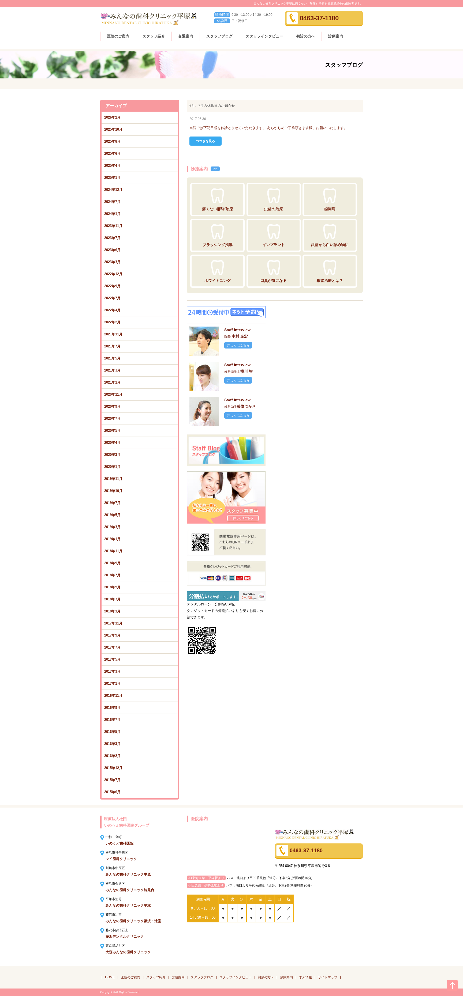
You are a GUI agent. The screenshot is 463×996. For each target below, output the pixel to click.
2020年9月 (112, 406)
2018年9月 (112, 563)
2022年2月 (112, 322)
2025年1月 (112, 178)
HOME (110, 977)
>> (215, 169)
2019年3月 (112, 527)
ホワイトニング (217, 280)
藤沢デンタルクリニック (125, 936)
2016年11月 (113, 696)
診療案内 (335, 36)
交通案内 (185, 36)
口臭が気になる (273, 280)
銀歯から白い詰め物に (330, 245)
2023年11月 (113, 226)
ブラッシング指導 (218, 245)
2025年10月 (113, 129)
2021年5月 (112, 358)
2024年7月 (112, 202)
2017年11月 (113, 623)
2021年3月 (112, 370)
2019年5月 (112, 515)
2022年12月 (113, 274)
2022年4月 (112, 310)
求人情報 (305, 977)
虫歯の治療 (273, 209)
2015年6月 (112, 792)
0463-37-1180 (319, 18)
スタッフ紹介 (154, 36)
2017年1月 (112, 683)
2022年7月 (112, 298)
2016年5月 (112, 732)
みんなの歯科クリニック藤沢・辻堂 (133, 921)
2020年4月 (112, 443)
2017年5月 (112, 659)
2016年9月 (112, 708)
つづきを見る (205, 141)
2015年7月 (112, 780)
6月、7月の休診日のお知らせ (212, 106)
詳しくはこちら (238, 345)
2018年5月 (112, 587)
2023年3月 (112, 262)
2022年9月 (112, 286)
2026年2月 (112, 117)
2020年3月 (112, 455)
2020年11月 (113, 394)
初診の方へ (305, 36)
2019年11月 (113, 479)
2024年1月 (112, 214)
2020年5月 (112, 431)
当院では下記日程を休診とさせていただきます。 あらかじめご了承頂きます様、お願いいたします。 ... (271, 128)
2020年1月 (112, 467)
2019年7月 (112, 503)
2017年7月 (112, 647)
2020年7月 (112, 418)
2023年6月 (112, 250)
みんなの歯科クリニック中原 (128, 874)
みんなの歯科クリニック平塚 (128, 905)
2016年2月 (112, 756)
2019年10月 (113, 491)
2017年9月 (112, 635)
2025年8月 (112, 141)
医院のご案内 (118, 36)
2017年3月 (112, 671)
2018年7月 (112, 575)
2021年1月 (112, 382)
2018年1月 (112, 611)
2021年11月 (113, 334)
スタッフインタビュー (264, 36)
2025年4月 (112, 166)
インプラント (273, 245)
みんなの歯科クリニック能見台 (130, 890)
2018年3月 (112, 599)
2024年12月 (113, 190)
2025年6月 (112, 154)
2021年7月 (112, 346)
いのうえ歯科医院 (119, 843)
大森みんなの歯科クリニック (128, 952)
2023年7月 (112, 238)
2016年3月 (112, 744)
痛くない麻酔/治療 (217, 209)
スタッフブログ (219, 36)
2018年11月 (113, 551)
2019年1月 (112, 539)
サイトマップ (327, 977)
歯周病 (329, 209)
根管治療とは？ (330, 280)
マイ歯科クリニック (121, 859)
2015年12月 (113, 768)
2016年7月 (112, 720)
